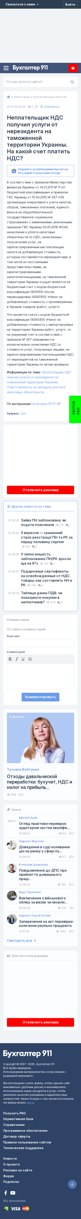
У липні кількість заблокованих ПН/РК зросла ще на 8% (46, 558)
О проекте (11, 1164)
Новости (10, 1158)
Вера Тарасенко (30, 892)
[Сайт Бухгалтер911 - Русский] (27, 1053)
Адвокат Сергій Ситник (35, 915)
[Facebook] (6, 1193)
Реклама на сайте (17, 1170)
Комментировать (40, 697)
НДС (23, 413)
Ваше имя (13, 636)
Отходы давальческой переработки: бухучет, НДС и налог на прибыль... (39, 782)
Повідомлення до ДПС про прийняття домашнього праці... (43, 874)
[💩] (30, 659)
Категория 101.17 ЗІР (34, 404)
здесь (30, 1102)
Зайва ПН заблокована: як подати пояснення (43, 522)
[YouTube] (12, 1193)
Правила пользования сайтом (27, 1142)
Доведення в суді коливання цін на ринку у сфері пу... (44, 849)
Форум (8, 1176)
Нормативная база (18, 1119)
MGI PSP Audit (28, 817)
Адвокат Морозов (31, 841)
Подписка (73, 68)
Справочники (14, 1125)
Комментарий (16, 652)
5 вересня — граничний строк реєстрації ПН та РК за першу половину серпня (47, 537)
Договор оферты (16, 1136)
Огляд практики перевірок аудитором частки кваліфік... (44, 826)
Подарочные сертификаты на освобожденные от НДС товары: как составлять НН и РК (46, 578)
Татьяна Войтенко (23, 769)
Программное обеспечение (25, 1130)
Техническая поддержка (23, 1148)
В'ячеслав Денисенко (33, 864)
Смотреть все (20, 941)
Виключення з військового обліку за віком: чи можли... (43, 900)
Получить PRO (14, 1113)
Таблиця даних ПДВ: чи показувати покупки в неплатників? (41, 597)
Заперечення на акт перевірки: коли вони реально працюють (46, 924)
